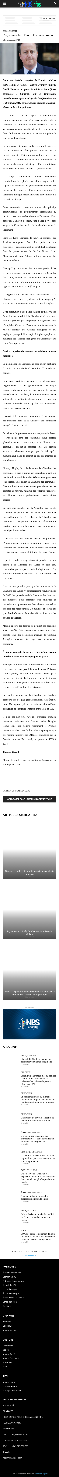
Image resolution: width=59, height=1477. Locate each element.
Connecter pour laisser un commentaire (29, 799)
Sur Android (8, 1405)
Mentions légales (41, 1473)
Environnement (10, 1386)
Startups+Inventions (12, 1390)
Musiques (7, 1362)
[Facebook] (15, 775)
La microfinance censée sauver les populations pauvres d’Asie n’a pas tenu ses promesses (38, 1158)
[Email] (46, 775)
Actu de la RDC (29, 1170)
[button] (4, 4)
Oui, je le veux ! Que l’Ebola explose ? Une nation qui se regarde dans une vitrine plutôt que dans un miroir (38, 1177)
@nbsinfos (29, 1255)
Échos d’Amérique (11, 1293)
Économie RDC (9, 1276)
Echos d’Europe (10, 1301)
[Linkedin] (40, 775)
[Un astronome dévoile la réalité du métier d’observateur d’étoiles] (11, 1118)
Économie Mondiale (31, 1132)
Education (26, 1093)
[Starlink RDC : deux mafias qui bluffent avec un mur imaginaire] (11, 1060)
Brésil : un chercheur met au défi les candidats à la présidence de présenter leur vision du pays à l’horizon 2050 (38, 1080)
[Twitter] (21, 775)
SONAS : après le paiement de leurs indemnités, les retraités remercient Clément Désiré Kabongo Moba (38, 1237)
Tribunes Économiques (13, 1281)
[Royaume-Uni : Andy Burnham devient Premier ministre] (29, 909)
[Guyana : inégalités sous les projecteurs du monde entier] (11, 1197)
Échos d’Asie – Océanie (13, 1297)
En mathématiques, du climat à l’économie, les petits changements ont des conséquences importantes (38, 1099)
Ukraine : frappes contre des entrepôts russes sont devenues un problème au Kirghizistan (37, 1139)
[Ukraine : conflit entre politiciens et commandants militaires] (29, 849)
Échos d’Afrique (10, 1289)
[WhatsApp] (34, 775)
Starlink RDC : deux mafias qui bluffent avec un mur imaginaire (36, 1060)
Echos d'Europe (10, 31)
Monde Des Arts (10, 1354)
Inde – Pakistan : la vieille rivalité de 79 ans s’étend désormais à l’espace (37, 1217)
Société (25, 1230)
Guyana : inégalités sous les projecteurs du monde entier (34, 1197)
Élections (26, 1072)
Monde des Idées (11, 1330)
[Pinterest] (27, 775)
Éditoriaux (7, 1325)
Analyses (7, 1321)
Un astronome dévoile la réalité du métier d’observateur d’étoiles (37, 1119)
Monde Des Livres (11, 1358)
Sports (6, 1366)
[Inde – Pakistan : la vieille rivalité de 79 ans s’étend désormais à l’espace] (11, 1216)
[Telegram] (53, 775)
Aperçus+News (28, 1056)
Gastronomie (9, 1345)
